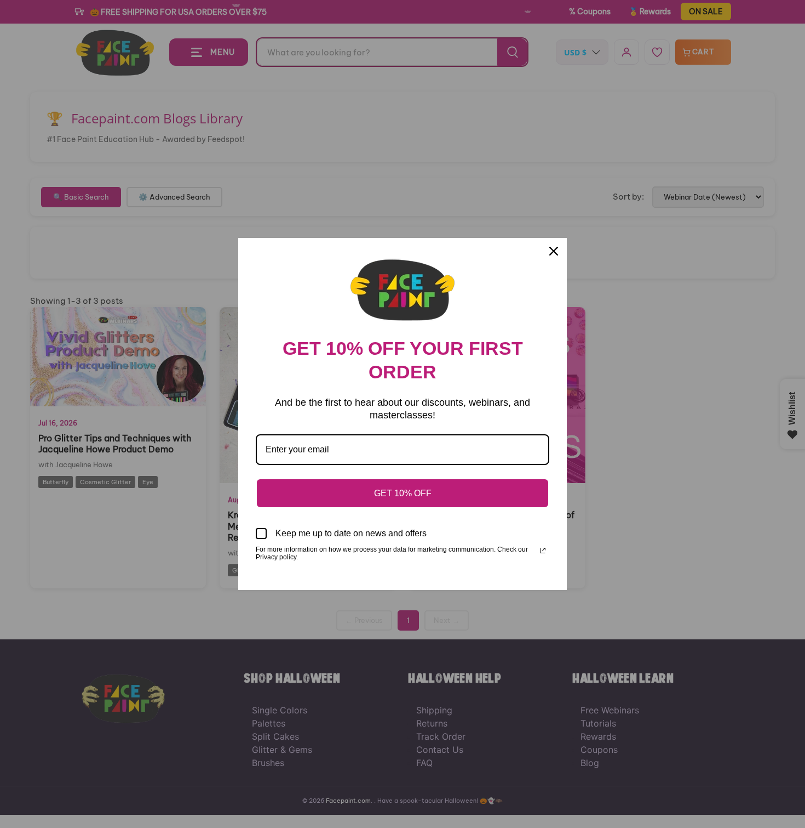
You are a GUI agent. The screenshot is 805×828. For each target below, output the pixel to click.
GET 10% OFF (403, 493)
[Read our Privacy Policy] (542, 550)
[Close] (553, 251)
